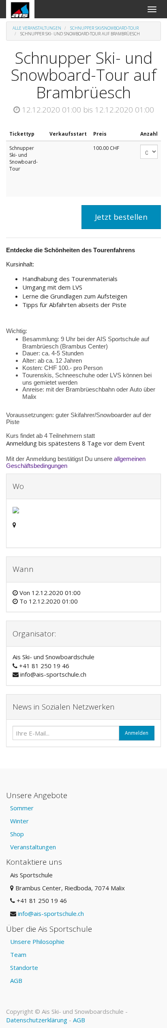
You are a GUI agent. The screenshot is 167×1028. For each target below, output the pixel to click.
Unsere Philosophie (37, 941)
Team (18, 954)
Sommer (22, 808)
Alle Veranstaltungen (37, 28)
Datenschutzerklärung (36, 1020)
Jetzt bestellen (121, 217)
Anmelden (136, 732)
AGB (16, 980)
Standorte (24, 967)
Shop (17, 834)
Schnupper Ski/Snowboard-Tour (104, 28)
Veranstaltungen (33, 847)
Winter (19, 821)
